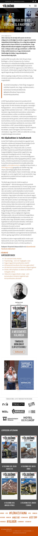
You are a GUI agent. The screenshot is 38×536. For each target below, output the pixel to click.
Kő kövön (2, 517)
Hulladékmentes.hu (14, 165)
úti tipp (33, 517)
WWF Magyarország (7, 167)
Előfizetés (8, 1)
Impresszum (17, 531)
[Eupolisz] (18, 411)
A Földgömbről (27, 531)
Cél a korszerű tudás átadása (12, 258)
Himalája (34, 513)
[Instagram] (35, 1)
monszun (8, 517)
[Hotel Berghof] (28, 419)
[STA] (31, 404)
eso (7, 513)
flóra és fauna (18, 513)
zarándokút (21, 522)
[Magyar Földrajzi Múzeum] (31, 411)
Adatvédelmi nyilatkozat (19, 533)
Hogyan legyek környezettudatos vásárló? (16, 263)
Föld (29, 513)
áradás (2, 513)
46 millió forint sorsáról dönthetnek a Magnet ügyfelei (20, 267)
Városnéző (3, 522)
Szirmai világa (24, 517)
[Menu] (35, 6)
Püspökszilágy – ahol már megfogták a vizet (17, 261)
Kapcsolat (9, 531)
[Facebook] (33, 1)
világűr (12, 521)
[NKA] (5, 404)
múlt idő (16, 518)
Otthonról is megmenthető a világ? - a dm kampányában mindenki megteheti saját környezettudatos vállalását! (16, 276)
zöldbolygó (4, 253)
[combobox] (30, 6)
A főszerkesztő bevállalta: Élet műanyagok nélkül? (19, 265)
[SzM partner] (10, 419)
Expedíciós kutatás (19, 1)
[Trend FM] (18, 404)
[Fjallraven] (5, 411)
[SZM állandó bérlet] (19, 375)
